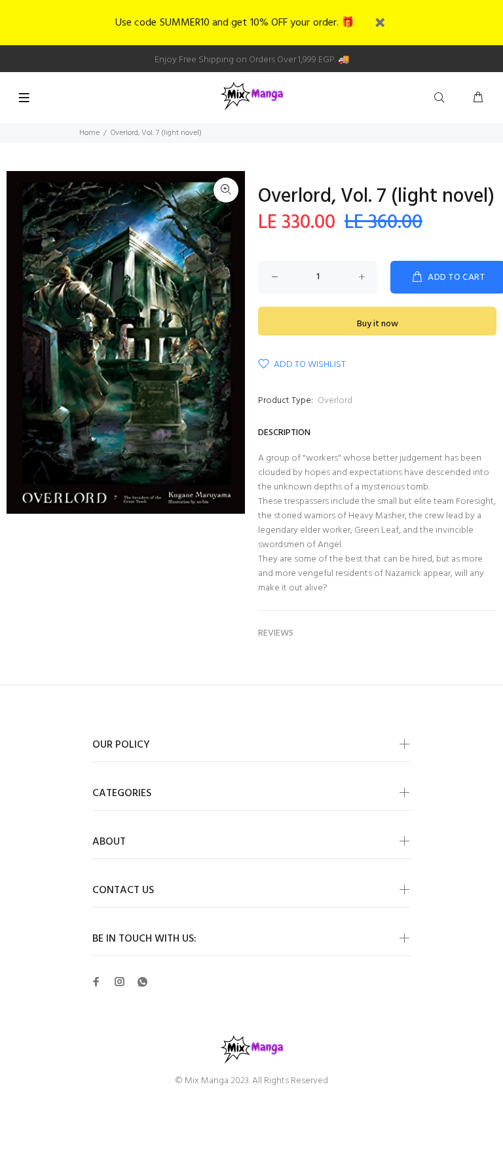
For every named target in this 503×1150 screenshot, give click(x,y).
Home (89, 133)
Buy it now (377, 324)
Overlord (335, 400)
